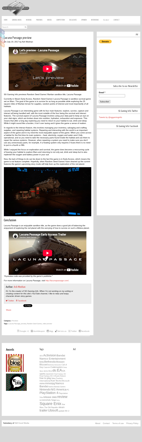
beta (42, 362)
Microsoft (65, 381)
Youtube (2, 39)
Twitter (2, 35)
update (61, 411)
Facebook (2, 31)
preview (23, 323)
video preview (47, 323)
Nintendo (45, 389)
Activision (49, 355)
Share (8, 310)
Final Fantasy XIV (60, 374)
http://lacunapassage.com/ (57, 280)
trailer (44, 410)
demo (46, 371)
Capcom (47, 367)
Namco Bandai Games (56, 387)
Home (5, 20)
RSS (2, 44)
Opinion (84, 20)
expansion (50, 374)
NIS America (58, 389)
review (62, 397)
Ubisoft (53, 410)
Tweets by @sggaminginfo (110, 117)
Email (102, 92)
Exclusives (73, 20)
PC (68, 390)
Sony (58, 400)
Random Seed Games (34, 323)
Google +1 (24, 331)
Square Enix (50, 403)
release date (50, 397)
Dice (50, 371)
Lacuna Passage (14, 323)
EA (59, 370)
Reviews (29, 20)
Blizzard (44, 364)
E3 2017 (106, 20)
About (97, 423)
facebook (85, 331)
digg (51, 331)
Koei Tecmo (56, 381)
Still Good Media (22, 423)
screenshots (45, 400)
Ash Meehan (20, 287)
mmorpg (50, 383)
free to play (45, 378)
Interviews (95, 20)
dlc (54, 370)
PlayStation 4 (49, 393)
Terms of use (118, 423)
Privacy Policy (132, 423)
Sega (53, 400)
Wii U (67, 411)
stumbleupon (39, 331)
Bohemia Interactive (54, 365)
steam (61, 407)
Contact (116, 20)
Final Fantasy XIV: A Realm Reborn (53, 376)
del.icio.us (62, 331)
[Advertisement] (89, 6)
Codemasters (56, 367)
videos (49, 20)
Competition (60, 20)
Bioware (60, 362)
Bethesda (50, 361)
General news (16, 20)
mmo (42, 383)
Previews (39, 20)
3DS (41, 356)
